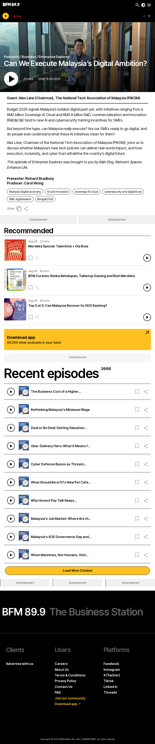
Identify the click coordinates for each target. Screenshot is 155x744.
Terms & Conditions (70, 675)
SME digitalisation (20, 199)
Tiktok (109, 681)
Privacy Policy (65, 681)
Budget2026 (45, 199)
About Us (62, 670)
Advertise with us (19, 664)
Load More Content (77, 570)
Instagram (112, 670)
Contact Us (63, 687)
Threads (110, 692)
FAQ (58, 692)
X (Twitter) (112, 675)
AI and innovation (58, 191)
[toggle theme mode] (143, 5)
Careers (61, 664)
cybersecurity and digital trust (123, 191)
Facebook (111, 664)
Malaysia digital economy (25, 191)
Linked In (110, 687)
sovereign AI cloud (86, 191)
